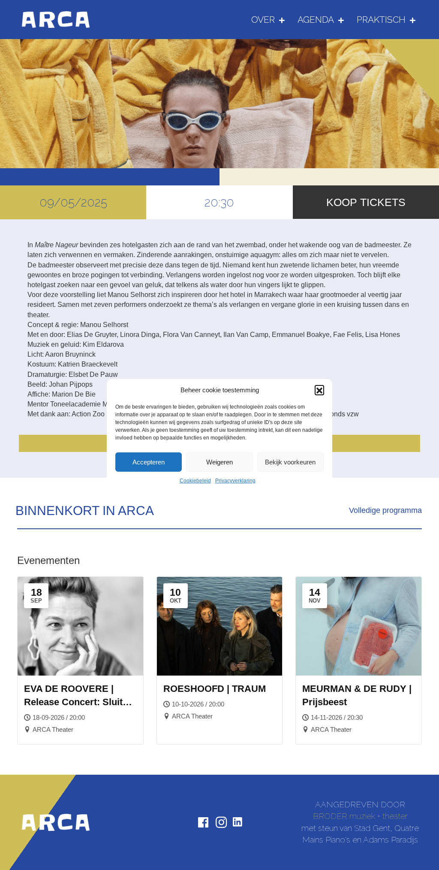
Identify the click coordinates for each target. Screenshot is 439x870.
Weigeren (219, 462)
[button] (319, 389)
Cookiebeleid (195, 481)
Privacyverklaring (235, 481)
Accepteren (148, 462)
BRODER (330, 816)
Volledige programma (385, 510)
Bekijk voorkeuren (290, 462)
